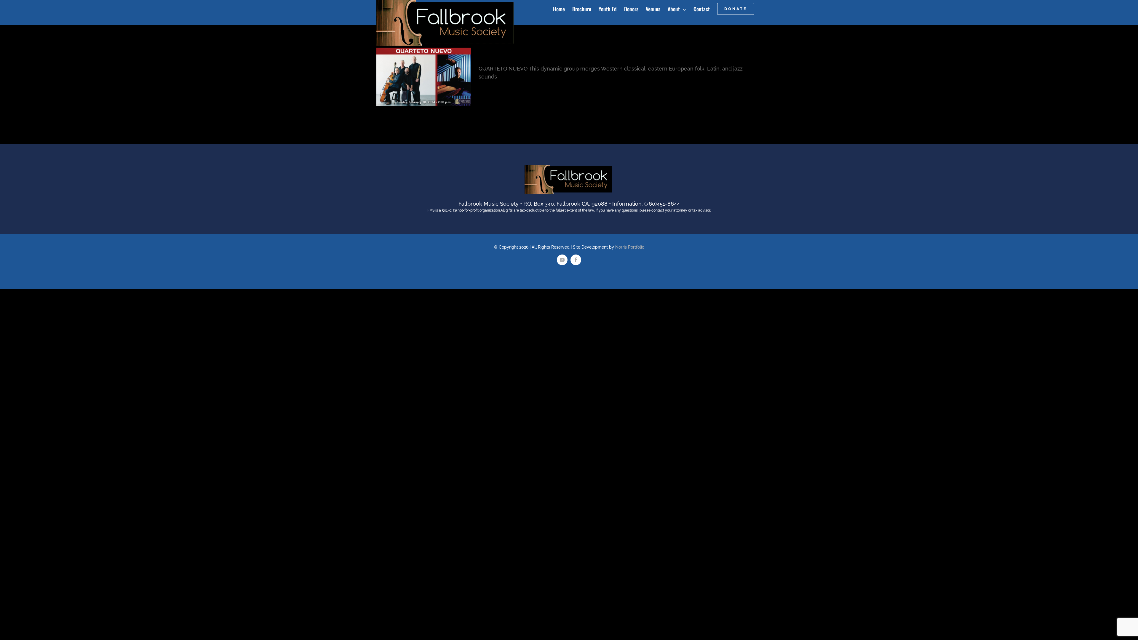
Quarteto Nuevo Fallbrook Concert (544, 52)
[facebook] (575, 260)
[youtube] (562, 260)
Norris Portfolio (629, 247)
